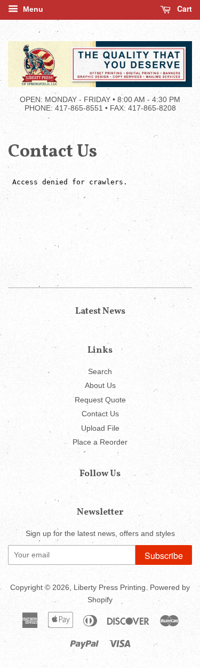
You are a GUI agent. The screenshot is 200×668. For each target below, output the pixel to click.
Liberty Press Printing (110, 588)
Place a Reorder (100, 442)
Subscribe (164, 555)
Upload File (100, 428)
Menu (32, 9)
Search (100, 372)
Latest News (100, 311)
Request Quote (100, 400)
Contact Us (100, 414)
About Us (100, 386)
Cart (183, 8)
